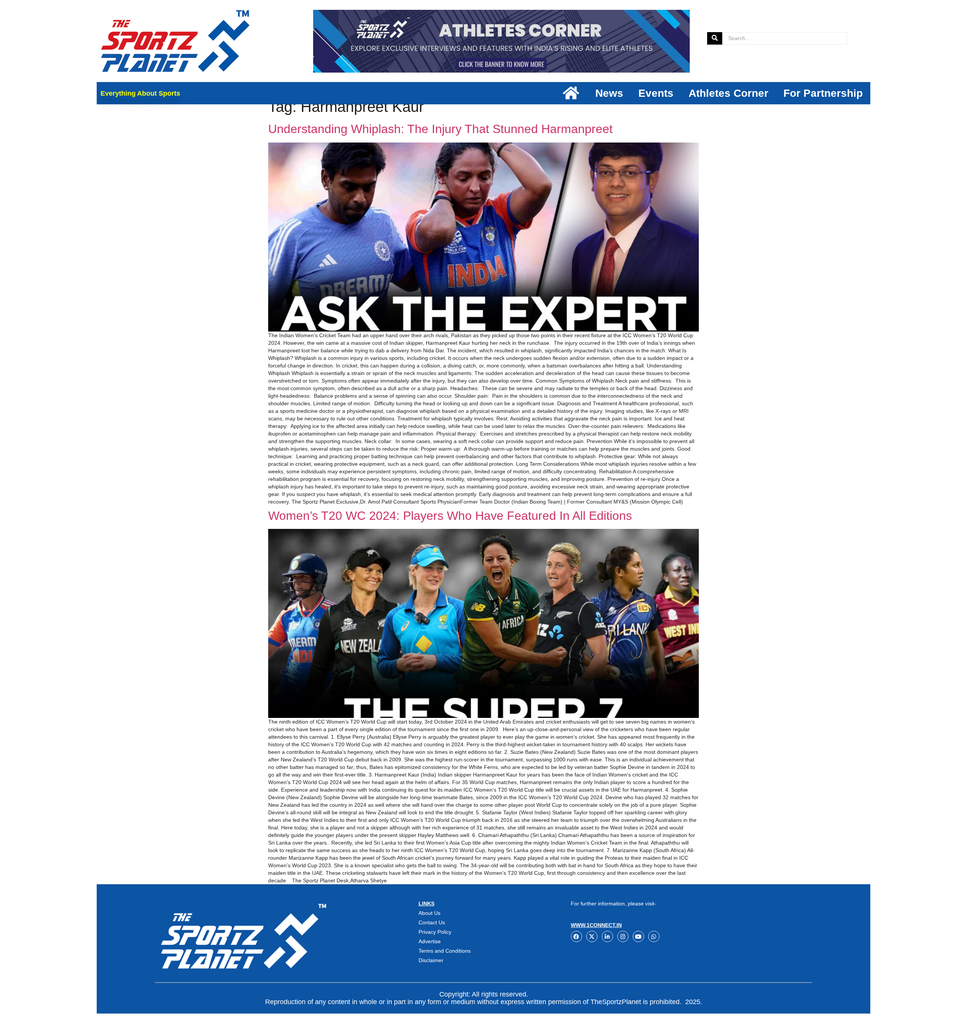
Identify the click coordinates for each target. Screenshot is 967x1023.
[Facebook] (576, 936)
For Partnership (823, 93)
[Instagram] (623, 936)
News (609, 93)
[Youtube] (638, 936)
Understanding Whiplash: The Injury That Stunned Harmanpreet (440, 129)
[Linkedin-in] (607, 936)
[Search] (714, 38)
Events (656, 93)
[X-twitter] (592, 936)
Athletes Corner (728, 93)
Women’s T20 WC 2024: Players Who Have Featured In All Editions (450, 515)
